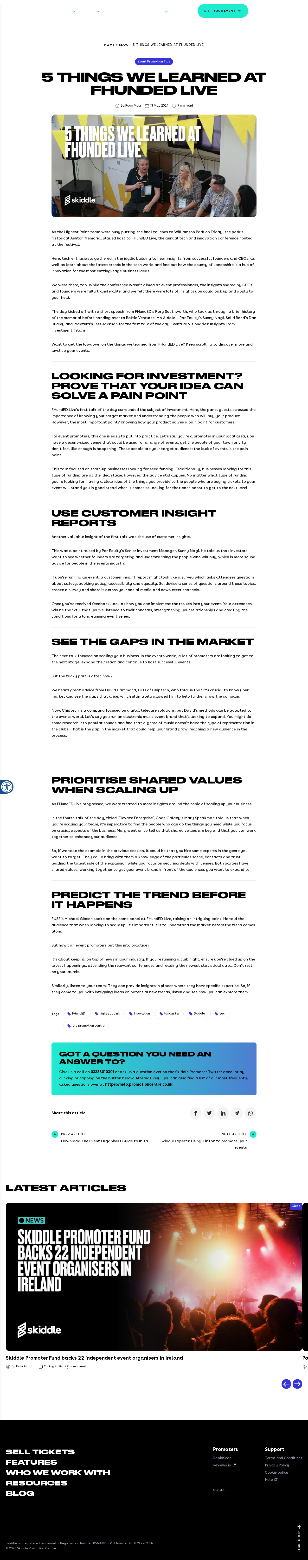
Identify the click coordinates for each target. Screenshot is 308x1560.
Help (269, 1480)
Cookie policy (276, 1472)
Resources (154, 11)
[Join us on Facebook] (216, 1500)
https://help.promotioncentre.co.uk (139, 1084)
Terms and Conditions (283, 1458)
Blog (124, 45)
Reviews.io (222, 1465)
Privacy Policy (277, 1465)
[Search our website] (297, 11)
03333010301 (102, 1072)
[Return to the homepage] (21, 11)
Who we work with (120, 11)
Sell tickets (60, 11)
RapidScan (222, 1458)
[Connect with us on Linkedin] (235, 1500)
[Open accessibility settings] (6, 787)
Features (86, 11)
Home (109, 45)
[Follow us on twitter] (226, 1500)
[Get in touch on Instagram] (245, 1500)
